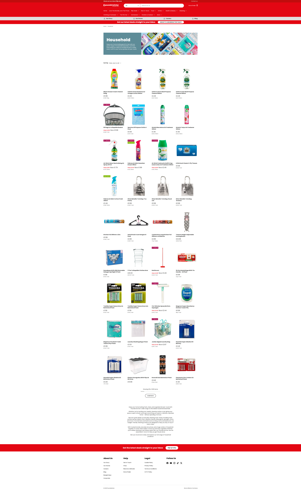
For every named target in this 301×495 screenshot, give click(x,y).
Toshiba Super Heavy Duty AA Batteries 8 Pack (113, 307)
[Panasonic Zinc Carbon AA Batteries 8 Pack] (187, 365)
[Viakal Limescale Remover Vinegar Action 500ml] (138, 79)
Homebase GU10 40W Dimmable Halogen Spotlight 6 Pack (114, 271)
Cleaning (182, 11)
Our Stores (139, 18)
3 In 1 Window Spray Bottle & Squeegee (161, 307)
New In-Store (145, 11)
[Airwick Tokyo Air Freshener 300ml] (187, 114)
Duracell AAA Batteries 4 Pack (162, 377)
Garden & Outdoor (147, 15)
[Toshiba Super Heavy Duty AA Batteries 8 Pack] (114, 293)
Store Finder (127, 472)
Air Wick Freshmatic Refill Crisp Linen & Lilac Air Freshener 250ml (162, 164)
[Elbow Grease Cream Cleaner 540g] (114, 79)
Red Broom (155, 270)
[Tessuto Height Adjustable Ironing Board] (187, 222)
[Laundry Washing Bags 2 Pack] (138, 329)
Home (105, 11)
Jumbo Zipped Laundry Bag (161, 342)
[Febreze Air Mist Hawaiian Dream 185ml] (138, 150)
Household (110, 26)
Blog (196, 18)
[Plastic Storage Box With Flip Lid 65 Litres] (138, 365)
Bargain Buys (107, 475)
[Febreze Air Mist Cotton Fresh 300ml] (114, 186)
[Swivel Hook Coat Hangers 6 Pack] (138, 222)
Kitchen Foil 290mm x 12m (111, 235)
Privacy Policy (149, 466)
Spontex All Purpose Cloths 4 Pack (137, 128)
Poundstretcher (110, 488)
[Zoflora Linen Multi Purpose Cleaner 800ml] (187, 79)
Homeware (134, 15)
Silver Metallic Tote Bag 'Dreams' (184, 199)
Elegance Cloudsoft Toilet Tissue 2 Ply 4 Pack (112, 342)
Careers (168, 18)
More (158, 15)
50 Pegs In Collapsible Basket (113, 127)
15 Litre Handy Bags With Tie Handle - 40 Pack (185, 271)
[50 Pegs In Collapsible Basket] (114, 114)
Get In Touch (127, 462)
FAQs (125, 466)
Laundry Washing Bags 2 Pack (138, 342)
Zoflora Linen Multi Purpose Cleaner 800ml (185, 92)
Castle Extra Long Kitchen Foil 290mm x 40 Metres (162, 235)
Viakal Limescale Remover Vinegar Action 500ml (136, 92)
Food (152, 11)
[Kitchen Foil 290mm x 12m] (114, 222)
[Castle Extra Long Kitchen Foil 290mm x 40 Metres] (162, 222)
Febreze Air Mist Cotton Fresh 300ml (113, 199)
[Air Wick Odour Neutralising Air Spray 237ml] (114, 150)
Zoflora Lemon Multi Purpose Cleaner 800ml (161, 92)
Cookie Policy (149, 462)
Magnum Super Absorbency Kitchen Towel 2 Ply (185, 307)
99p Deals (134, 11)
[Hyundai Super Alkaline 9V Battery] (187, 329)
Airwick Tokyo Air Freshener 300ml (185, 128)
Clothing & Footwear (109, 15)
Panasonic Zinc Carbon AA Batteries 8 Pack (185, 378)
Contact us (194, 1)
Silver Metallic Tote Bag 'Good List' (162, 199)
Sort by (105, 63)
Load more (150, 396)
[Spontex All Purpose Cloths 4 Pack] (138, 114)
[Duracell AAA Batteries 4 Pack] (162, 365)
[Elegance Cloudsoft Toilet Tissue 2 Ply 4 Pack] (114, 329)
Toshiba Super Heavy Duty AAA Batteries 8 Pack (138, 307)
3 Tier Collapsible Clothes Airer (138, 270)
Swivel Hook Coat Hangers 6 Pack (137, 235)
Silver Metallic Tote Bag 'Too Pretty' (137, 199)
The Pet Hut (123, 15)
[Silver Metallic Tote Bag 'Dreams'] (187, 186)
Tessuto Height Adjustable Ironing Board (185, 235)
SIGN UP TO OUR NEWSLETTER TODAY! (171, 22)
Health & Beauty (171, 11)
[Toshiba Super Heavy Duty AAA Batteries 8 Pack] (138, 293)
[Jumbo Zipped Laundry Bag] (162, 329)
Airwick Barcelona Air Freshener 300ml (162, 128)
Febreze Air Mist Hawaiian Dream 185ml (136, 164)
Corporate (106, 478)
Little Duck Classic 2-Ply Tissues (186, 163)
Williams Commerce (193, 488)
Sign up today (172, 448)
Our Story (109, 18)
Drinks (160, 11)
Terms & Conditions (151, 469)
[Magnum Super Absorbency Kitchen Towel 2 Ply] (187, 293)
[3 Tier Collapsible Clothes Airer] (138, 257)
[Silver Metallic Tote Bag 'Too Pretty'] (138, 186)
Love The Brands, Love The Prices (119, 11)
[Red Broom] (162, 257)
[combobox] (154, 6)
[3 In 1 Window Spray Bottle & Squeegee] (162, 293)
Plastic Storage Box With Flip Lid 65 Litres (138, 378)
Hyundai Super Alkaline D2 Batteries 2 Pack (112, 378)
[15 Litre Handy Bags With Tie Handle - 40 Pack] (187, 257)
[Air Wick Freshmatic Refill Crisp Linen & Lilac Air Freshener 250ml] (162, 150)
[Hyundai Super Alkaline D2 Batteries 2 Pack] (114, 365)
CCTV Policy (148, 472)
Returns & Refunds (129, 469)
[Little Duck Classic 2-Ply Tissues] (187, 150)
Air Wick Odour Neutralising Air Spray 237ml (113, 164)
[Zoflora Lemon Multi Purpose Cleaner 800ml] (162, 79)
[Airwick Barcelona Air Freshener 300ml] (162, 114)
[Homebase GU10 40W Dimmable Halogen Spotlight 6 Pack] (114, 257)
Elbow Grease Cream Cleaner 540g (113, 92)
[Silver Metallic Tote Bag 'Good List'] (162, 186)
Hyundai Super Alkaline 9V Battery (184, 342)
